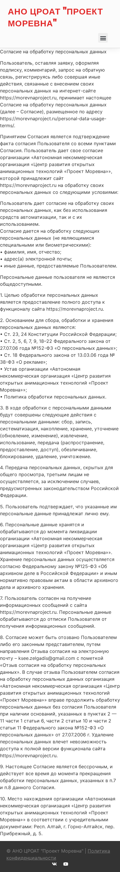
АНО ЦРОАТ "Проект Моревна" (55, 17)
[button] (103, 38)
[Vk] (54, 864)
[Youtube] (65, 864)
